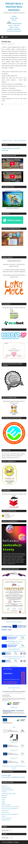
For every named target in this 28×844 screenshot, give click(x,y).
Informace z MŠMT (6, 775)
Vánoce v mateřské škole (20, 140)
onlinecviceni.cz (5, 812)
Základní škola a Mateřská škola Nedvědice (14, 6)
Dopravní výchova (6, 820)
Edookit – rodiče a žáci (14, 25)
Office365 (14, 20)
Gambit (16, 842)
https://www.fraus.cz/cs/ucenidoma (10, 806)
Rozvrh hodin (5, 150)
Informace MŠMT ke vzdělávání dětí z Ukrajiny (13, 777)
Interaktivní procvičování (8, 790)
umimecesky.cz (5, 810)
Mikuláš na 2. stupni (7, 140)
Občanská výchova (6, 805)
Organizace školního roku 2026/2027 (11, 148)
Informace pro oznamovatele (14, 31)
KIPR (14, 727)
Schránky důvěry (14, 18)
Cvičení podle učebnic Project (9, 793)
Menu (6, 37)
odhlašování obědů (17, 23)
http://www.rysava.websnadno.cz (10, 808)
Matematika (4, 795)
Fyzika (3, 801)
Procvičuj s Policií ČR (6, 818)
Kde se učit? (4, 786)
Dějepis (3, 803)
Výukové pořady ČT (6, 788)
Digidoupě (4, 797)
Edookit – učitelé (14, 27)
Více (19, 457)
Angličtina (4, 791)
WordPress (10, 842)
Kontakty (14, 16)
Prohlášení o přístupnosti (14, 29)
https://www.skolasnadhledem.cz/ (10, 814)
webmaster (12, 44)
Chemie (3, 799)
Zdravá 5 (4, 816)
